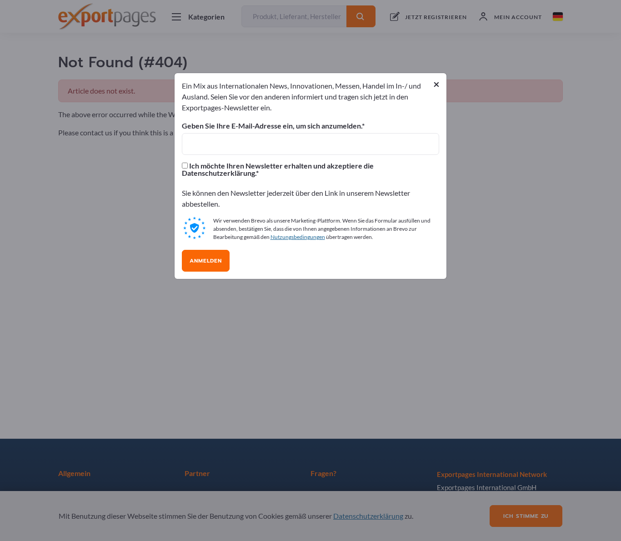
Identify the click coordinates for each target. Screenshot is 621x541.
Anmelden (206, 261)
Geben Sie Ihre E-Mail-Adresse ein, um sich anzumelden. (272, 125)
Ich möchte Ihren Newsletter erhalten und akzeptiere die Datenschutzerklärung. (278, 169)
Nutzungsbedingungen (297, 236)
